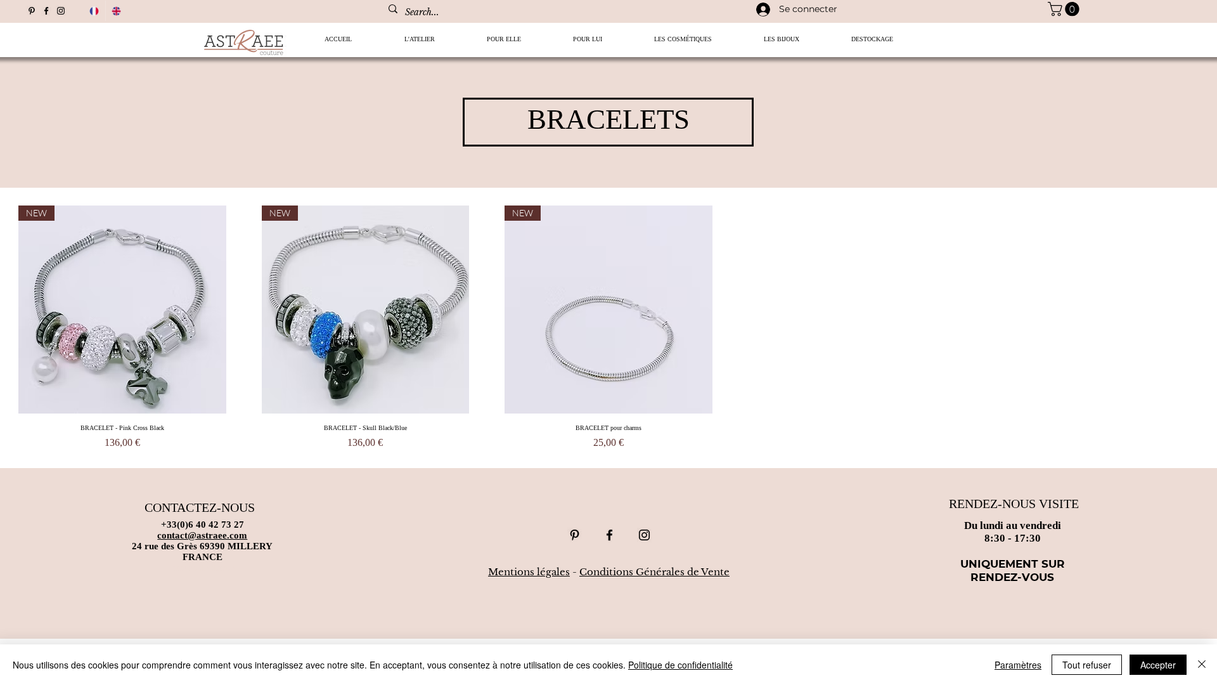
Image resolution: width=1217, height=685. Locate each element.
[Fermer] (1201, 665)
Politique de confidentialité (680, 664)
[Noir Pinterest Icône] (32, 11)
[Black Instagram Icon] (61, 11)
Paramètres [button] (1018, 664)
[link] (1065, 9)
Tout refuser (1086, 664)
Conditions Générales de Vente (654, 572)
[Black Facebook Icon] (46, 11)
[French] (94, 11)
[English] (116, 11)
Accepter (1158, 664)
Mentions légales (529, 572)
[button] (504, 43)
